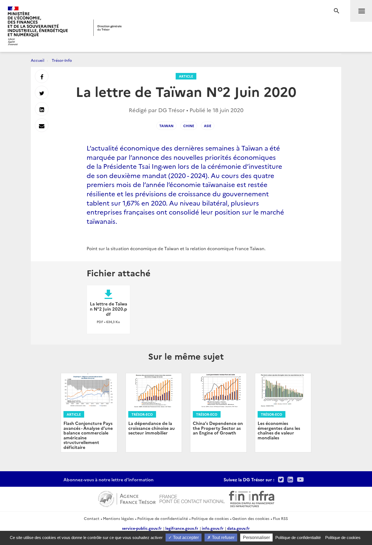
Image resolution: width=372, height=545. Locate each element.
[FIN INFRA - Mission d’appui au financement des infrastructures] (251, 498)
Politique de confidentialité (162, 518)
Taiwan (166, 125)
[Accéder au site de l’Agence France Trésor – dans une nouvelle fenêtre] (126, 498)
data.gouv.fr (238, 528)
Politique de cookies (210, 518)
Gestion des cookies (250, 518)
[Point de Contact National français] (192, 498)
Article (186, 76)
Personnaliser (256, 537)
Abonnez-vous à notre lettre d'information (108, 479)
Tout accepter (185, 537)
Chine (188, 125)
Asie (207, 125)
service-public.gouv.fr (142, 528)
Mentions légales (118, 518)
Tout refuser (222, 537)
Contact (91, 518)
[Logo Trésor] (107, 27)
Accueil (37, 60)
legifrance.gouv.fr (181, 528)
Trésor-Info (62, 60)
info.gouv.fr (213, 528)
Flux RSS (280, 518)
